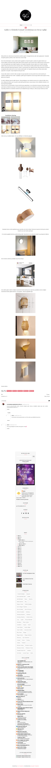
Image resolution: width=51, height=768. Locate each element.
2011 (19, 561)
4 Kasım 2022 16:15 (17, 415)
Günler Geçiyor (20, 709)
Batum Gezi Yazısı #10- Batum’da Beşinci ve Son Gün (25, 680)
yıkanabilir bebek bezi (21, 650)
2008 (19, 566)
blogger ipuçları (20, 635)
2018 (19, 551)
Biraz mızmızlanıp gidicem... (24, 745)
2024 (19, 535)
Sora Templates (20, 766)
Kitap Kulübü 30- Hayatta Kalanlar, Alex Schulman (25, 662)
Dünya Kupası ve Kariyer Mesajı (24, 676)
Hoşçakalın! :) (20, 729)
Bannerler (31, 599)
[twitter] (23, 513)
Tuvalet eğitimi (20, 627)
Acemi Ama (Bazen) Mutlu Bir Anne (25, 701)
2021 (19, 547)
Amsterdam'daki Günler (21, 596)
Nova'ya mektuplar (28, 619)
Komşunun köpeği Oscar (22, 741)
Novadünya (19, 622)
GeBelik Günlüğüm (28, 604)
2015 (19, 555)
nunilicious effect (21, 737)
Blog (26, 601)
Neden (19, 712)
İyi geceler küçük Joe (22, 726)
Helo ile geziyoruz (28, 609)
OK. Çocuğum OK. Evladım (23, 740)
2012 (19, 560)
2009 (19, 564)
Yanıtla (8, 409)
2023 (19, 537)
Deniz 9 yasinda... (21, 700)
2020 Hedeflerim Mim (22, 743)
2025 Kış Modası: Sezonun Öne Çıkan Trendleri (25, 706)
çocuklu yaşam (26, 653)
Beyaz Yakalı (20, 704)
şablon (31, 653)
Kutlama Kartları (29, 617)
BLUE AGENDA (21, 694)
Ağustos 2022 (22, 543)
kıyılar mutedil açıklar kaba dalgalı (25, 666)
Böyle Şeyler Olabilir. (22, 747)
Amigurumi (28, 594)
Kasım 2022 (21, 540)
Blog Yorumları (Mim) (21, 722)
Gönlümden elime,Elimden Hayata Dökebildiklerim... (25, 708)
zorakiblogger (21, 670)
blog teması (19, 632)
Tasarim (29, 624)
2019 (19, 549)
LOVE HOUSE (20, 742)
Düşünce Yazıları (20, 604)
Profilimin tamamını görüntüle (22, 499)
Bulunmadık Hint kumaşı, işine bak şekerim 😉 (24, 686)
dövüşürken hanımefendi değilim (14, 404)
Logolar (22, 619)
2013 (19, 558)
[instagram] (26, 513)
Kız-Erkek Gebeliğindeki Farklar (29, 573)
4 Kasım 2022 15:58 (25, 404)
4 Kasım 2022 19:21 (13, 424)
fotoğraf (18, 640)
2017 (19, 552)
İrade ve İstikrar (21, 665)
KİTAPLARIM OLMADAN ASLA (24, 734)
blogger (24, 632)
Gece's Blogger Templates (22, 606)
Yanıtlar (9, 412)
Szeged (24, 624)
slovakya (28, 640)
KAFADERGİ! (20, 675)
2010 (19, 563)
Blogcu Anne (20, 716)
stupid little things (22, 718)
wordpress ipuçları (29, 645)
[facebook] (21, 513)
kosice (23, 640)
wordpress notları (20, 648)
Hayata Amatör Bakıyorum (23, 711)
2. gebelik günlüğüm (21, 594)
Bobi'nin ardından (21, 713)
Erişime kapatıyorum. (22, 727)
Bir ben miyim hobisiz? (22, 746)
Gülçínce (19, 699)
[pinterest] (28, 513)
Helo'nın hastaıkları (20, 612)
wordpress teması (29, 648)
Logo (18, 619)
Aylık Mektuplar (20, 599)
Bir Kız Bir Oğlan (21, 684)
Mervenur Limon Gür (22, 731)
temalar (18, 642)
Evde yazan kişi (21, 678)
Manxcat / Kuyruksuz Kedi (23, 664)
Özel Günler (19, 653)
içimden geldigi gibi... (22, 673)
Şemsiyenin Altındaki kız (23, 723)
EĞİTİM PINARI (21, 690)
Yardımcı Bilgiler (27, 627)
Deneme (19, 697)
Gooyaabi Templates (34, 766)
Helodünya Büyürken (21, 617)
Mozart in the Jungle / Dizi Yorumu (24, 724)
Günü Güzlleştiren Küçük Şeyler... (24, 738)
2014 (19, 557)
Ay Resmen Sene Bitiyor (22, 719)
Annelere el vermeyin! (22, 748)
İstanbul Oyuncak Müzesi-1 (23, 732)
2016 (19, 554)
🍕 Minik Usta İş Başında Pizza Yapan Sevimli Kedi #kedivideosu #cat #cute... (25, 692)
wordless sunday (20, 645)
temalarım (24, 642)
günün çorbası (21, 687)
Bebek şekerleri (20, 601)
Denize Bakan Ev (21, 696)
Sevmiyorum (20, 702)
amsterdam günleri (28, 630)
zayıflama (29, 650)
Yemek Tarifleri (20, 630)
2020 (19, 548)
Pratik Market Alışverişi (27, 584)
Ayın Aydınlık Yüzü (22, 660)
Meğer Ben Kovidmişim (22, 717)
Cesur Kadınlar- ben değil (22, 695)
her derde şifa (20, 714)
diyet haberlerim (26, 637)
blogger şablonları (28, 635)
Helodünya (28, 614)
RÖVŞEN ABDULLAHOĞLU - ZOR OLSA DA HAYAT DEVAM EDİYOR (25, 735)
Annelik (28, 596)
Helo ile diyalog (20, 609)
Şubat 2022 (21, 545)
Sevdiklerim (19, 624)
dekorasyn (19, 637)
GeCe (24, 491)
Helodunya (28, 612)
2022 (19, 538)
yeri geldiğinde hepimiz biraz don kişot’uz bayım (25, 668)
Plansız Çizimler (26, 622)
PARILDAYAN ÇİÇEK (22, 681)
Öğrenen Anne (21, 728)
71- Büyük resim (21, 671)
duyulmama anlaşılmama (22, 682)
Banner (26, 599)
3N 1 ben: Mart (20, 688)
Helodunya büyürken (21, 614)
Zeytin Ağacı (20, 674)
